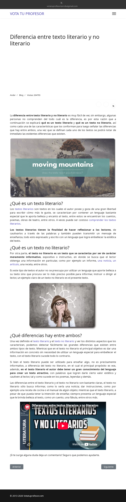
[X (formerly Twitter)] (113, 106)
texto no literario (64, 341)
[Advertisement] (63, 70)
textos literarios (24, 209)
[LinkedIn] (106, 104)
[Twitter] (61, 2)
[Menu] (114, 13)
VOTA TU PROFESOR (27, 13)
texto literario (41, 341)
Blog (21, 95)
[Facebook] (98, 104)
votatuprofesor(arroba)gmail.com (62, 6)
